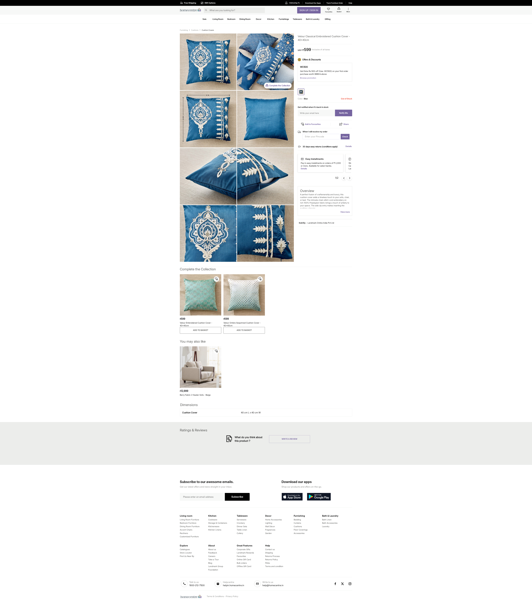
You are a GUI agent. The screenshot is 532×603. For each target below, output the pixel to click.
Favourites (241, 556)
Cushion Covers (208, 30)
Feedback (212, 553)
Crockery (241, 523)
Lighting (268, 523)
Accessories (299, 533)
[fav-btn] (216, 279)
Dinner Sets (242, 526)
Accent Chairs (186, 530)
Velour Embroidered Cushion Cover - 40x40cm (196, 324)
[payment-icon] (302, 159)
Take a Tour (213, 559)
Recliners (184, 533)
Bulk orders (242, 563)
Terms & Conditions (215, 596)
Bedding (297, 519)
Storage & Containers (217, 523)
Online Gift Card (244, 559)
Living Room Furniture (189, 519)
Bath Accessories (329, 523)
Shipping (269, 553)
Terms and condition (274, 566)
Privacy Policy (232, 596)
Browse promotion (308, 78)
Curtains (297, 523)
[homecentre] (191, 10)
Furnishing (184, 30)
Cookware (212, 519)
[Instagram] (350, 583)
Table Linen (242, 530)
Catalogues (185, 549)
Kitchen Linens (214, 530)
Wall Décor (270, 526)
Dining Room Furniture (190, 526)
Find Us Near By (187, 556)
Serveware (241, 519)
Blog (210, 563)
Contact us (270, 549)
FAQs (267, 563)
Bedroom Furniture (188, 523)
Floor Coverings (301, 530)
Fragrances (270, 530)
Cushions (194, 30)
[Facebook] (335, 583)
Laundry (325, 526)
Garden (268, 533)
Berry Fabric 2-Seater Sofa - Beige (195, 395)
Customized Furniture (189, 536)
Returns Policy (271, 559)
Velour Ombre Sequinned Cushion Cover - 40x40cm (242, 324)
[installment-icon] (350, 159)
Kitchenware (213, 526)
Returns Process (272, 556)
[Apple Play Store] (292, 497)
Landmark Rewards (245, 553)
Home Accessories (273, 519)
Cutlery (240, 533)
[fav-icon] (328, 9)
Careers (211, 556)
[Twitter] (342, 583)
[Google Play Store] (319, 497)
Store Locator (186, 553)
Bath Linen (327, 519)
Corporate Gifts (243, 549)
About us (212, 549)
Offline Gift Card (244, 566)
